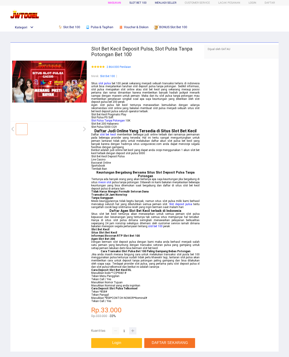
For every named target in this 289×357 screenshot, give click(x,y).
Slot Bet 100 (107, 76)
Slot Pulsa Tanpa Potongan (108, 120)
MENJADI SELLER (165, 2)
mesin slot (104, 182)
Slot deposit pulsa (180, 204)
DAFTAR (270, 2)
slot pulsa (104, 83)
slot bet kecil (108, 134)
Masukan (114, 2)
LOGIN (252, 2)
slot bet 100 (155, 226)
